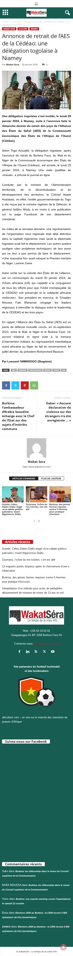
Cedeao (22, 370)
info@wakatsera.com (46, 643)
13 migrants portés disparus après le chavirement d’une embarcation (35, 568)
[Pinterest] (25, 385)
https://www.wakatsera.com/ (36, 466)
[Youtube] (53, 651)
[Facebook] (6, 385)
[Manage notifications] (63, 947)
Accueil (5, 21)
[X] (15, 385)
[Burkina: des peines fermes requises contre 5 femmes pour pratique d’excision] (60, 494)
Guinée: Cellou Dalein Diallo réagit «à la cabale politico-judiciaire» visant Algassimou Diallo (13, 509)
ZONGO (6, 926)
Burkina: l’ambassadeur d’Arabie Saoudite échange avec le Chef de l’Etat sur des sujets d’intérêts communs (18, 416)
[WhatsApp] (34, 385)
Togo (56, 370)
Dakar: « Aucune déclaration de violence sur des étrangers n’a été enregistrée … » (58, 411)
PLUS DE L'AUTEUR (51, 478)
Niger (47, 370)
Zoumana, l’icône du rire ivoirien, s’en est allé (36, 507)
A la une (17, 21)
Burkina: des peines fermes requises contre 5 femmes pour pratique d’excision (59, 509)
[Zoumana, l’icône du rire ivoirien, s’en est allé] (36, 494)
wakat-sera (9, 29)
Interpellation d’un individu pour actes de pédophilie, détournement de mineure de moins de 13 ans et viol (33, 590)
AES (13, 370)
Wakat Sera (12, 64)
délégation (35, 370)
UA (63, 370)
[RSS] (37, 651)
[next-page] (39, 521)
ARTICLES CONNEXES (23, 478)
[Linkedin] (29, 651)
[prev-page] (34, 521)
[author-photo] (36, 448)
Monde (34, 29)
